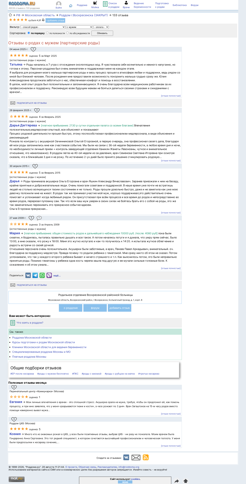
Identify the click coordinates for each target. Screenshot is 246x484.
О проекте (71, 467)
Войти (59, 7)
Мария (15, 233)
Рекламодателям (107, 467)
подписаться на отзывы (31, 102)
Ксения (15, 434)
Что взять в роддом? (29, 322)
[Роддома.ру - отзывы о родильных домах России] (22, 5)
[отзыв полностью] (171, 96)
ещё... (57, 275)
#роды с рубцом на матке (120, 373)
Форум (194, 5)
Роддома (82, 5)
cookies (135, 479)
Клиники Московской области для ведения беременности (49, 347)
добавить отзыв (119, 307)
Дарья (14, 181)
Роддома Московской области (32, 337)
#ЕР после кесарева (22, 373)
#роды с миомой (91, 373)
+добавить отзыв (55, 20)
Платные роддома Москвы (29, 356)
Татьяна (16, 64)
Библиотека (180, 5)
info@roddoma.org (128, 467)
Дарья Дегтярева (24, 125)
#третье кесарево (148, 373)
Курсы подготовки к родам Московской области (43, 342)
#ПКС (75, 373)
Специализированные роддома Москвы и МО (41, 351)
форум (95, 307)
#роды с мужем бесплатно (53, 373)
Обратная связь (87, 467)
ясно (125, 481)
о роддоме (71, 307)
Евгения (16, 402)
